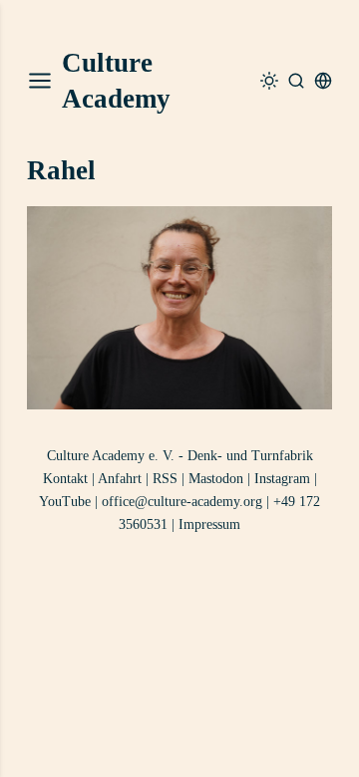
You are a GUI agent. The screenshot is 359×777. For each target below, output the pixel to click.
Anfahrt (120, 478)
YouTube (65, 501)
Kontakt (65, 478)
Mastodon (215, 478)
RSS (165, 478)
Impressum (209, 524)
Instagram (282, 478)
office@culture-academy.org (182, 501)
